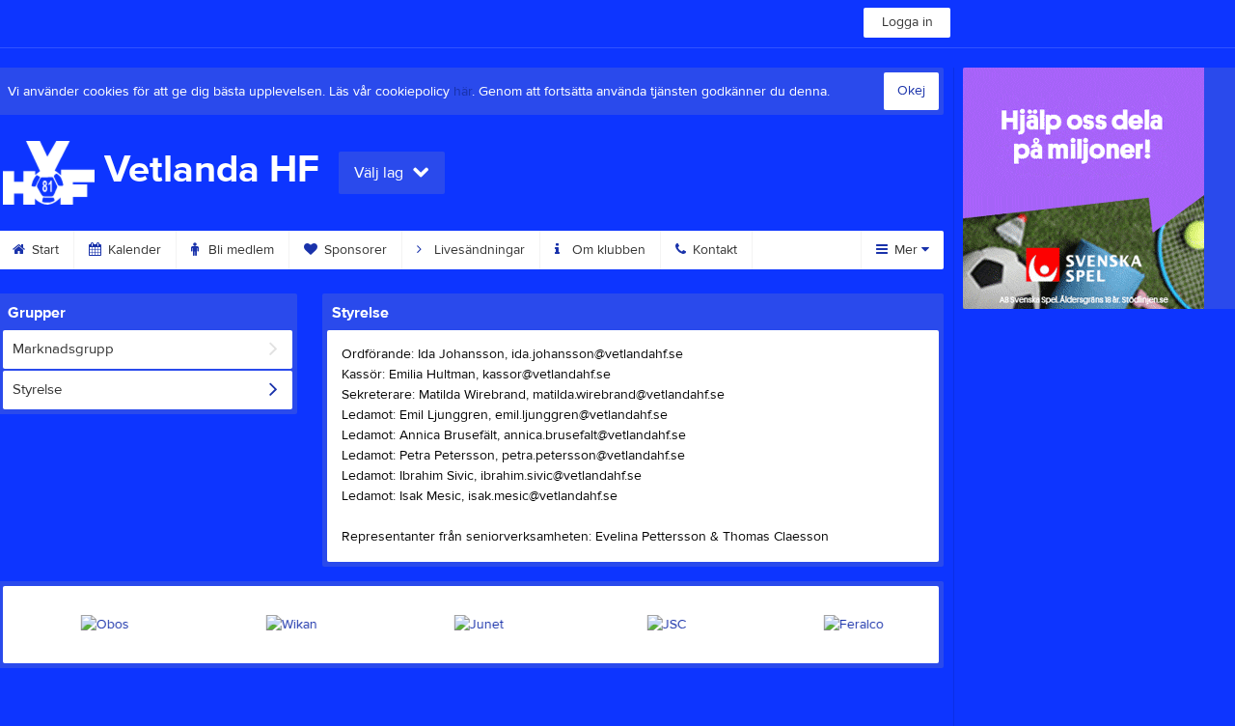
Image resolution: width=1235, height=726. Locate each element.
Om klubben (606, 250)
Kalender (132, 250)
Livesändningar (477, 250)
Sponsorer (353, 250)
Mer (906, 250)
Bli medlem (239, 250)
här (462, 91)
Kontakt (713, 250)
